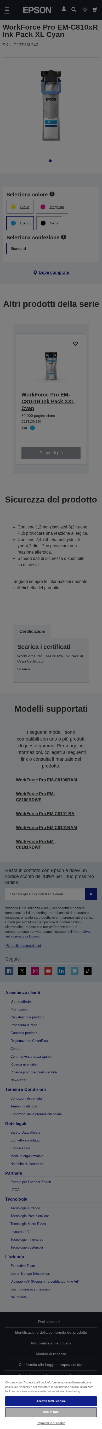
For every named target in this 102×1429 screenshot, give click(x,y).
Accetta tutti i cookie (51, 1401)
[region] (51, 1402)
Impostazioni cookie (51, 1423)
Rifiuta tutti (51, 1412)
